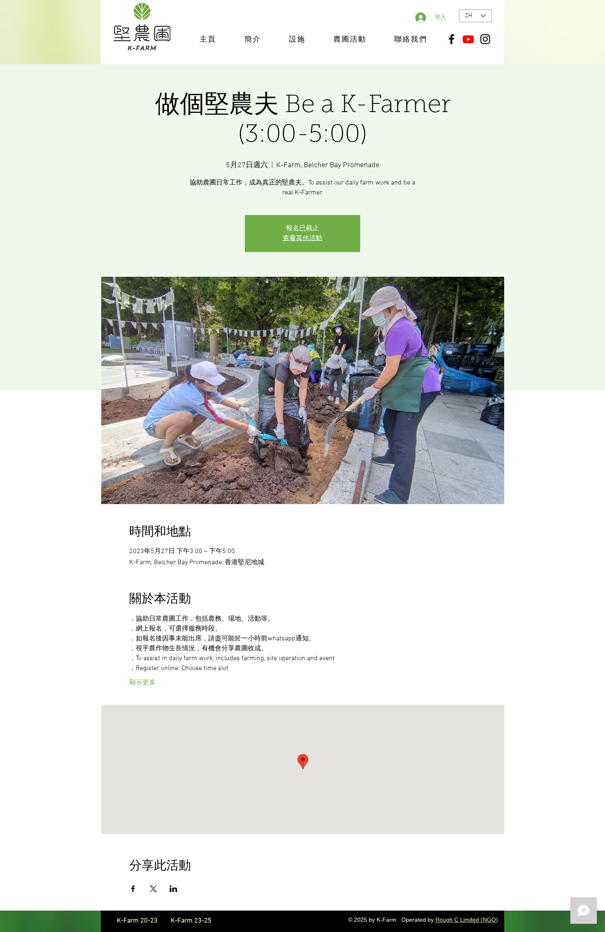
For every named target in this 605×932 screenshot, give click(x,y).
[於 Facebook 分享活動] (133, 888)
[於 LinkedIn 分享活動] (173, 888)
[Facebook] (451, 39)
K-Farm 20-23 (143, 921)
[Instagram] (485, 39)
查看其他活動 (302, 238)
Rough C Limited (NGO (465, 919)
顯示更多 (142, 683)
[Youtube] (468, 39)
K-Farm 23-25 (191, 921)
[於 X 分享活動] (153, 888)
